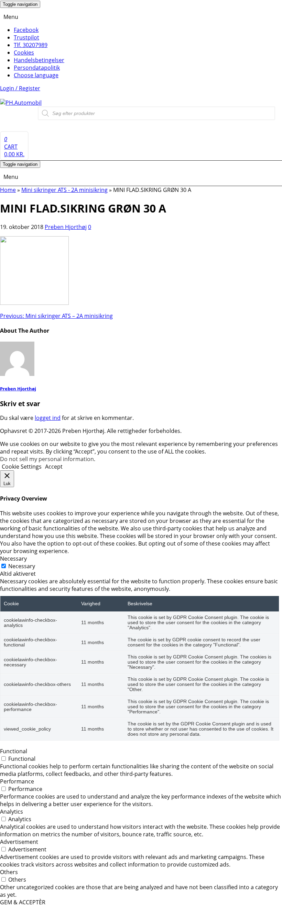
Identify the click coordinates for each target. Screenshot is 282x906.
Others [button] (9, 872)
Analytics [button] (11, 811)
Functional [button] (13, 751)
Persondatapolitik (37, 67)
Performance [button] (17, 781)
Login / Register (20, 88)
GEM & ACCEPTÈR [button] (22, 902)
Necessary (21, 566)
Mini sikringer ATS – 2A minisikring (56, 316)
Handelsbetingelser (39, 60)
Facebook (26, 30)
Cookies (24, 52)
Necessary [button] (13, 558)
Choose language (36, 75)
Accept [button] (54, 466)
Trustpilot (26, 37)
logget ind (48, 418)
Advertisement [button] (19, 842)
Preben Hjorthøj (66, 227)
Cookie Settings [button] (22, 466)
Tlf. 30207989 (30, 45)
